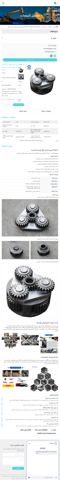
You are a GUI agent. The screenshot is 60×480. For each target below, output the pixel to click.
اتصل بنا (18, 468)
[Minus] (29, 443)
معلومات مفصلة (46, 111)
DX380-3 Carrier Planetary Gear (46, 433)
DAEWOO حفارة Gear (41, 430)
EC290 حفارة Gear (26, 430)
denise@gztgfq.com (49, 48)
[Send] (29, 477)
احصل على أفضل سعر (17, 104)
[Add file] (56, 477)
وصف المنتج (22, 111)
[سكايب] (51, 55)
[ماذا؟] (54, 55)
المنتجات (50, 26)
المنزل (54, 26)
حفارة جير (44, 26)
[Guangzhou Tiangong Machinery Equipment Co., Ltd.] (29, 3)
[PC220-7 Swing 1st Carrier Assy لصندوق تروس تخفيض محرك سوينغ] (42, 79)
